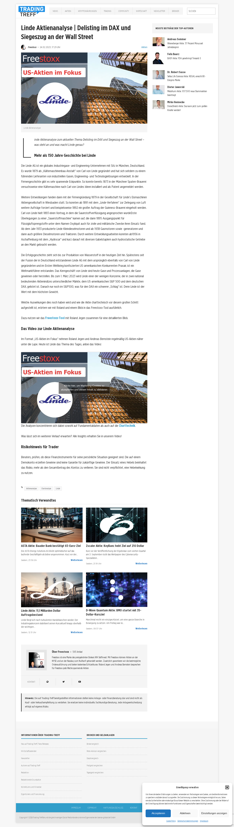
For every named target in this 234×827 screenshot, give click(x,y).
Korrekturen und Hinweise (31, 787)
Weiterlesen (77, 560)
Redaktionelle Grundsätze (31, 779)
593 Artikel (77, 651)
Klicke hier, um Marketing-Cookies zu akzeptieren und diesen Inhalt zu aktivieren (84, 387)
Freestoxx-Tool (55, 318)
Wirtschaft (141, 11)
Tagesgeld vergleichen (95, 772)
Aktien (68, 11)
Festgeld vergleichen (95, 765)
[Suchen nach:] (201, 11)
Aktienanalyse (31, 488)
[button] (227, 787)
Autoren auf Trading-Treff (30, 765)
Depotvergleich (92, 758)
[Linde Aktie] (52, 589)
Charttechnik (127, 426)
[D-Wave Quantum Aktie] (116, 589)
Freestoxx (32, 47)
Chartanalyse (46, 488)
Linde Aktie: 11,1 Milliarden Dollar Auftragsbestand (40, 613)
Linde (58, 488)
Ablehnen (185, 813)
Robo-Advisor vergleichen (96, 751)
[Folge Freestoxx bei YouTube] (79, 681)
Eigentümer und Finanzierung (32, 794)
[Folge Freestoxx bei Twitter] (63, 681)
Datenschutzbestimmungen (187, 821)
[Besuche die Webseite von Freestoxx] (47, 681)
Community (123, 11)
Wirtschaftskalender (28, 751)
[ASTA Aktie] (52, 525)
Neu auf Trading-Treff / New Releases (35, 744)
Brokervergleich (93, 744)
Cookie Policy (171, 821)
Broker (175, 11)
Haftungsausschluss (113, 807)
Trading (107, 11)
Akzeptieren (158, 813)
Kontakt (133, 807)
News (55, 11)
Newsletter (159, 11)
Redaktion (25, 772)
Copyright (92, 807)
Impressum (204, 821)
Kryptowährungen (87, 11)
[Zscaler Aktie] (116, 525)
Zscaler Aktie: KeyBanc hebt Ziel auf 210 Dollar (115, 546)
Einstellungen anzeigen (214, 813)
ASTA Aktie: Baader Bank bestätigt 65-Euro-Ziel (51, 546)
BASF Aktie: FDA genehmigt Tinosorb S (184, 58)
